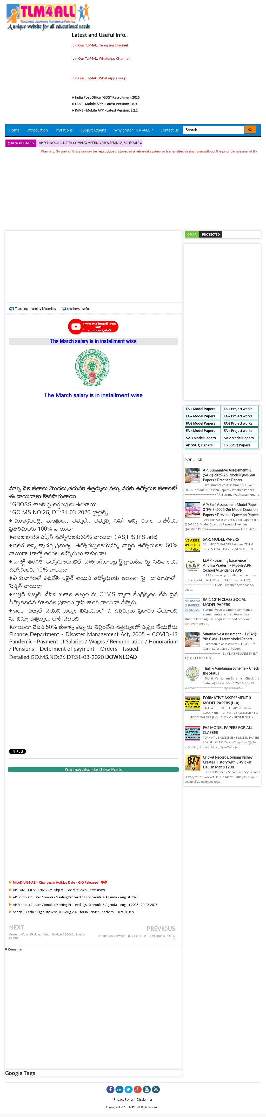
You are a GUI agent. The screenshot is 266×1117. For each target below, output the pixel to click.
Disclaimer (144, 1099)
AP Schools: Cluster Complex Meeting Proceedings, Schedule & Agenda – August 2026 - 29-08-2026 (119, 143)
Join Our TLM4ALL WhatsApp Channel (100, 58)
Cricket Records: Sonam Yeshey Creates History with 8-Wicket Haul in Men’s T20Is (227, 762)
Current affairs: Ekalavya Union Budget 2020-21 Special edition (47, 936)
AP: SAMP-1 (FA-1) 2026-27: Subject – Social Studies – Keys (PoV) (59, 890)
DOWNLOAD (121, 657)
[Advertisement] (133, 190)
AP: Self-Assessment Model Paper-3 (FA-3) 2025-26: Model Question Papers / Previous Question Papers (230, 510)
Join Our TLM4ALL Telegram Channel (100, 45)
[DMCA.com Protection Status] (203, 234)
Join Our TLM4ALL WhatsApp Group (99, 78)
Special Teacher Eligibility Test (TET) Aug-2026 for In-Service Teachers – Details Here (74, 912)
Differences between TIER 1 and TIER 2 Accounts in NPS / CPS (136, 937)
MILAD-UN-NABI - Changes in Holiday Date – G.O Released (55, 882)
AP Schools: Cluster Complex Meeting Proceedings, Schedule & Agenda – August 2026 (75, 897)
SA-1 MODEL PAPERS (221, 540)
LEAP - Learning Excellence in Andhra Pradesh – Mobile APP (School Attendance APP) (227, 565)
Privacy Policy (124, 1099)
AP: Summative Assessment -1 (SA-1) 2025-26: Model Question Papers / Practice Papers (229, 475)
